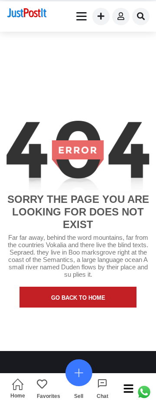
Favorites (48, 396)
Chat (102, 396)
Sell (78, 396)
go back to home (78, 298)
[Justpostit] (26, 14)
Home (17, 395)
